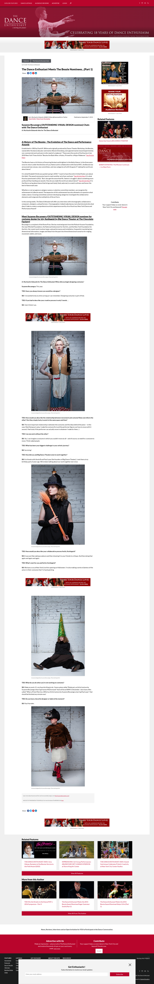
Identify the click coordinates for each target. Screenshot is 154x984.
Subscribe (119, 974)
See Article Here (79, 176)
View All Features (77, 873)
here (62, 800)
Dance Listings (26, 3)
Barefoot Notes (8, 970)
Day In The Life (8, 965)
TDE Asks (7, 968)
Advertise (55, 3)
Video (6, 972)
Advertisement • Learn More (77, 50)
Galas (17, 970)
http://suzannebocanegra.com (62, 795)
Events (18, 960)
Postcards (7, 963)
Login (65, 3)
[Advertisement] (115, 186)
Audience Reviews (42, 3)
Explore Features (11, 3)
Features (26, 61)
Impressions (7, 960)
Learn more (57, 948)
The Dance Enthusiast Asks (41, 61)
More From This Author (43, 119)
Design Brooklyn (145, 979)
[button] (70, 3)
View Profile (32, 119)
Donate (99, 951)
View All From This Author (77, 913)
